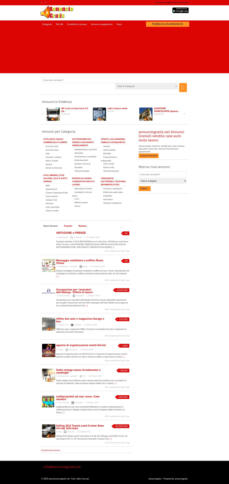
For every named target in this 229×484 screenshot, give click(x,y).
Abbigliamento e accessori (85, 149)
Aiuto (119, 24)
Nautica (49, 164)
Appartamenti (51, 189)
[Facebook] (46, 2)
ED (84, 376)
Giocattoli (78, 167)
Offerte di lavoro (81, 202)
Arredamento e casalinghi (85, 157)
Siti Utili (59, 24)
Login (185, 3)
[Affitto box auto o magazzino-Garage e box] (48, 330)
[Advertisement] (114, 51)
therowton (80, 296)
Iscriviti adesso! (148, 156)
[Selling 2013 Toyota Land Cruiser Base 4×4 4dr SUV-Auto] (48, 437)
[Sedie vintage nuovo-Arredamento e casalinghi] (48, 381)
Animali (106, 146)
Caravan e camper (53, 157)
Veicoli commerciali (54, 168)
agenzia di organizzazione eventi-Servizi (81, 345)
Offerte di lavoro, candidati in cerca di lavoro (83, 181)
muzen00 (70, 432)
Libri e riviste (108, 164)
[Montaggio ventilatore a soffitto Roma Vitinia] (48, 272)
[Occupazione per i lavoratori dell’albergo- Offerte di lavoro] (48, 293)
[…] (112, 247)
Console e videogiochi (112, 189)
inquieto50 (79, 402)
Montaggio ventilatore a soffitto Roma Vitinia (79, 262)
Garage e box (51, 200)
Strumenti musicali (111, 171)
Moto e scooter (52, 161)
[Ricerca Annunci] (183, 87)
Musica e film (108, 167)
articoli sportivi (109, 150)
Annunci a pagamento (102, 24)
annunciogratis (155, 479)
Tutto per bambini (81, 171)
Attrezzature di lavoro (83, 189)
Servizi (77, 206)
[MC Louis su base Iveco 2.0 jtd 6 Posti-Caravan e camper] (54, 120)
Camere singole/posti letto (57, 193)
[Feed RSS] (42, 2)
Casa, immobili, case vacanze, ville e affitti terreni (55, 178)
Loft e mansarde (52, 207)
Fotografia (107, 196)
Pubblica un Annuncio (167, 24)
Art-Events (73, 350)
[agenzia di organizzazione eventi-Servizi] (48, 356)
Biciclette (107, 153)
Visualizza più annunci (50, 450)
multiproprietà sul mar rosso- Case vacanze (78, 398)
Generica (49, 203)
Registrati (178, 3)
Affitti (48, 185)
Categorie (47, 24)
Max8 (85, 266)
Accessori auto (52, 146)
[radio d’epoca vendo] (100, 120)
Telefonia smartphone (112, 203)
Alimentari (78, 153)
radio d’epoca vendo (117, 108)
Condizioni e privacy (77, 24)
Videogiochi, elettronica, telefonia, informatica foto (113, 181)
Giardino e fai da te (82, 164)
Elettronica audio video (113, 192)
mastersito (78, 237)
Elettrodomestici (81, 160)
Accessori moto (52, 150)
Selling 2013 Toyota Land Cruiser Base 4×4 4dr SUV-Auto (80, 427)
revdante (77, 325)
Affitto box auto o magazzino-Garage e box (80, 320)
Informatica (108, 199)
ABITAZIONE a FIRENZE (71, 232)
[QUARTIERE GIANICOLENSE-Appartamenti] (146, 120)
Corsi (76, 199)
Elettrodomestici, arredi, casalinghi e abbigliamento (83, 142)
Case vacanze (52, 196)
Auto (48, 153)
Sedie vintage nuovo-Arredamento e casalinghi (78, 371)
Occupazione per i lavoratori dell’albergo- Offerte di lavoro (74, 291)
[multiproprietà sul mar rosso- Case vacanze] (48, 407)
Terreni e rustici (52, 211)
